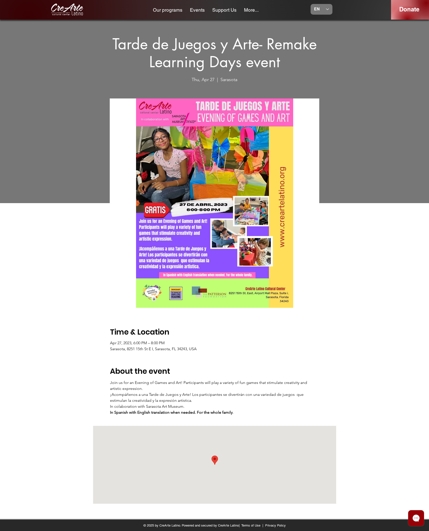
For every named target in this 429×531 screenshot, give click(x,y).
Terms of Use (250, 525)
